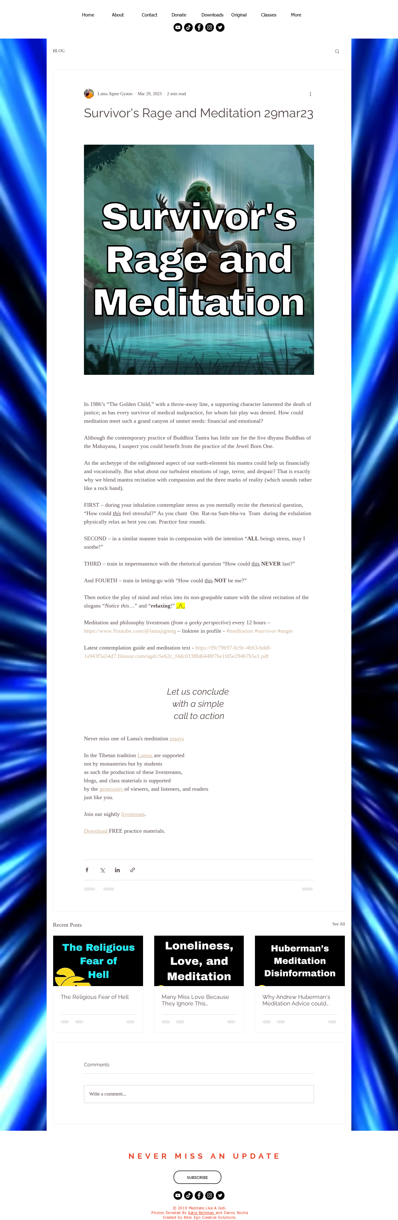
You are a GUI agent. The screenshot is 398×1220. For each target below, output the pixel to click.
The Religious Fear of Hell (95, 997)
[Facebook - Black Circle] (199, 27)
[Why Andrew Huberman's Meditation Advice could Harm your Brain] (300, 961)
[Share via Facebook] (87, 870)
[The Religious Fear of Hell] (98, 961)
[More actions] (310, 93)
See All (338, 924)
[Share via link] (133, 870)
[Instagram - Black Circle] (209, 27)
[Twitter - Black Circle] (220, 27)
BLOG (59, 51)
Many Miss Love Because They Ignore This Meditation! (195, 1000)
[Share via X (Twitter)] (102, 870)
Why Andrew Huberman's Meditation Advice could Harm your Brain (296, 1000)
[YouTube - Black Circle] (178, 27)
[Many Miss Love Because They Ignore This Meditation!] (199, 961)
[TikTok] (188, 27)
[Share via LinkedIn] (117, 870)
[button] (337, 51)
